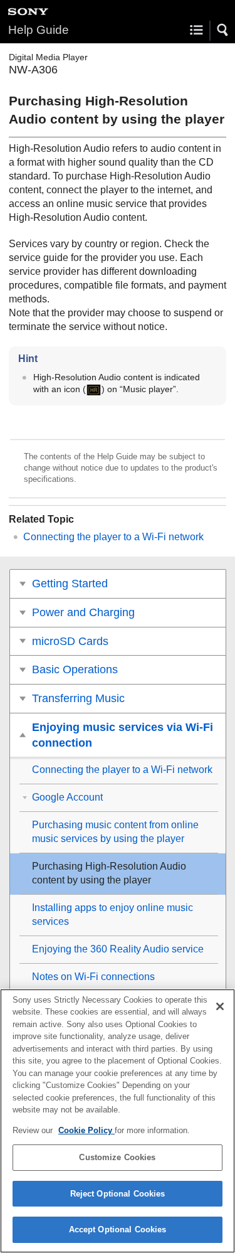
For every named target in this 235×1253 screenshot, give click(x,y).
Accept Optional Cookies (118, 1229)
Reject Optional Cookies (117, 1193)
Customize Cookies (117, 1157)
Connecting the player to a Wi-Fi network (113, 536)
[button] (223, 30)
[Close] (220, 1006)
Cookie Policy (86, 1130)
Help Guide (38, 29)
